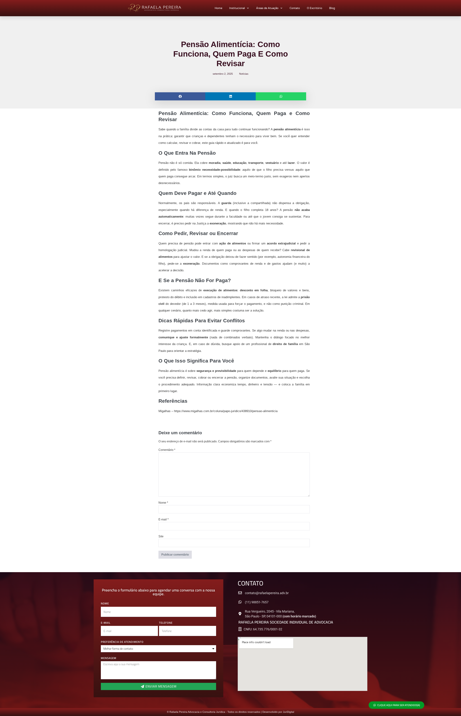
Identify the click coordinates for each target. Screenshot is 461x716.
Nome (163, 502)
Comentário (166, 449)
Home (218, 8)
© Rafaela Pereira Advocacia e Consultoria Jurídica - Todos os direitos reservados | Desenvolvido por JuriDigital (230, 711)
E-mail (163, 519)
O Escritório (314, 8)
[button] (180, 96)
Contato (295, 8)
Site (161, 536)
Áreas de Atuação (267, 8)
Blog (332, 8)
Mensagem (108, 658)
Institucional (237, 8)
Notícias (243, 73)
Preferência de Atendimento (122, 642)
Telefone (166, 622)
